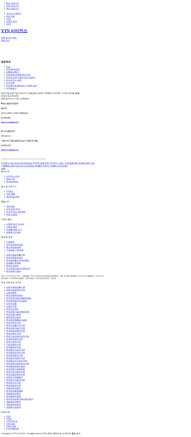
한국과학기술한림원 (15, 369)
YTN (8, 416)
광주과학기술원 (13, 317)
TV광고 (9, 191)
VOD (8, 19)
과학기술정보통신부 (15, 255)
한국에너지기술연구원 (16, 361)
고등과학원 (11, 293)
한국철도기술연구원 (15, 350)
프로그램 (10, 16)
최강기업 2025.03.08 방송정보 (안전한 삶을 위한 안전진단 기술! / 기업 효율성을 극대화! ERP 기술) (50, 163)
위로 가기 (5, 40)
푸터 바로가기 (12, 9)
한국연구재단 (12, 266)
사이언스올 (11, 304)
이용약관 (10, 242)
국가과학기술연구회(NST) (18, 268)
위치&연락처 (12, 182)
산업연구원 (11, 306)
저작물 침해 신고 (14, 230)
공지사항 (10, 206)
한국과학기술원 (13, 271)
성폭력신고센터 (13, 232)
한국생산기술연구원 (15, 380)
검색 (3, 38)
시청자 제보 (11, 227)
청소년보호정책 (13, 247)
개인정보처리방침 (14, 245)
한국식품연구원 (13, 334)
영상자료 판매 (12, 197)
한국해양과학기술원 (15, 366)
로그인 (9, 38)
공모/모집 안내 (13, 209)
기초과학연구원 (13, 344)
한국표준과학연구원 (15, 358)
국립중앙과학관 (13, 394)
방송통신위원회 (13, 263)
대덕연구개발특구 (14, 377)
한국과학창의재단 (14, 258)
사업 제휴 (10, 194)
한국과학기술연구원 (15, 328)
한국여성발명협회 (14, 391)
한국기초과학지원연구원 (17, 336)
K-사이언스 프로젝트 (16, 212)
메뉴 (14, 38)
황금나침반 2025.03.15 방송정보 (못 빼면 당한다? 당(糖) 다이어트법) (36, 166)
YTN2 (9, 419)
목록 (3, 169)
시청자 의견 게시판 (15, 224)
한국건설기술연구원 (15, 372)
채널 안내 (10, 179)
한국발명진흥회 (13, 396)
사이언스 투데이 (13, 13)
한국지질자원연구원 (15, 374)
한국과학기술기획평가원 (17, 312)
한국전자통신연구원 (15, 325)
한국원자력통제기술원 (16, 320)
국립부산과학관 (13, 407)
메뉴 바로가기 (12, 3)
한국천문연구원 (13, 323)
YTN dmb (10, 424)
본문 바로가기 (12, 6)
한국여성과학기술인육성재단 (19, 399)
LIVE (8, 24)
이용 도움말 (11, 214)
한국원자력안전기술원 (16, 301)
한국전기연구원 (13, 383)
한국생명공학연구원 (15, 331)
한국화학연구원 (13, 347)
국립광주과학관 (13, 404)
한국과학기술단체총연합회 (18, 298)
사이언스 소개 (12, 176)
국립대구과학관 (13, 402)
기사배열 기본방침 (14, 250)
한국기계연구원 (13, 342)
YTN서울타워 (12, 429)
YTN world (11, 426)
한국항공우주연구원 (15, 353)
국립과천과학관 (13, 388)
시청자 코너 (11, 21)
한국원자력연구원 (14, 355)
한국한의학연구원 (14, 339)
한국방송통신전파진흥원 (17, 260)
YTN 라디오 (11, 421)
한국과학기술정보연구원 (17, 364)
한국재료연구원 (13, 385)
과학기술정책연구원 (15, 290)
